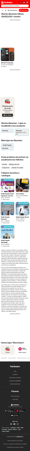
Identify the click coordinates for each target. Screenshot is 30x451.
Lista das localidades (15, 381)
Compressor (6, 167)
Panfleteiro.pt (19, 436)
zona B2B (15, 399)
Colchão (4, 164)
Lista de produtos (15, 384)
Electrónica (13, 309)
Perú (19, 429)
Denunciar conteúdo (15, 377)
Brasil (18, 427)
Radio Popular (12, 311)
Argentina (13, 427)
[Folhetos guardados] (20, 2)
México (15, 429)
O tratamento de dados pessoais (15, 447)
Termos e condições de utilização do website (15, 444)
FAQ (15, 371)
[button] (24, 2)
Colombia (4, 429)
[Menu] (27, 2)
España (10, 429)
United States (5, 431)
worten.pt (12, 289)
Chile (22, 427)
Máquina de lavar (14, 164)
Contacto (15, 374)
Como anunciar (15, 396)
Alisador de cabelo (17, 167)
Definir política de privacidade (15, 440)
